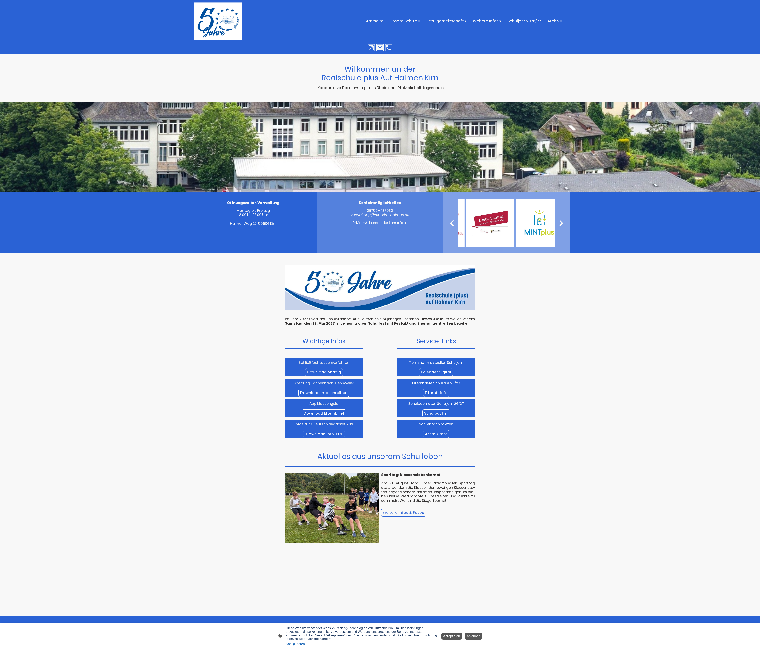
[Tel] (388, 47)
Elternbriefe (436, 392)
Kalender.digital (436, 372)
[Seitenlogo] (218, 21)
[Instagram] (371, 47)
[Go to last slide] (452, 223)
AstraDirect (436, 433)
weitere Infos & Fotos (403, 512)
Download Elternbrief (324, 413)
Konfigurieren (295, 644)
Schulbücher (436, 413)
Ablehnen (473, 636)
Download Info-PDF (324, 433)
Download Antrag (324, 372)
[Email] (380, 47)
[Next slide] (561, 223)
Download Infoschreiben (324, 392)
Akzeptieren (451, 636)
